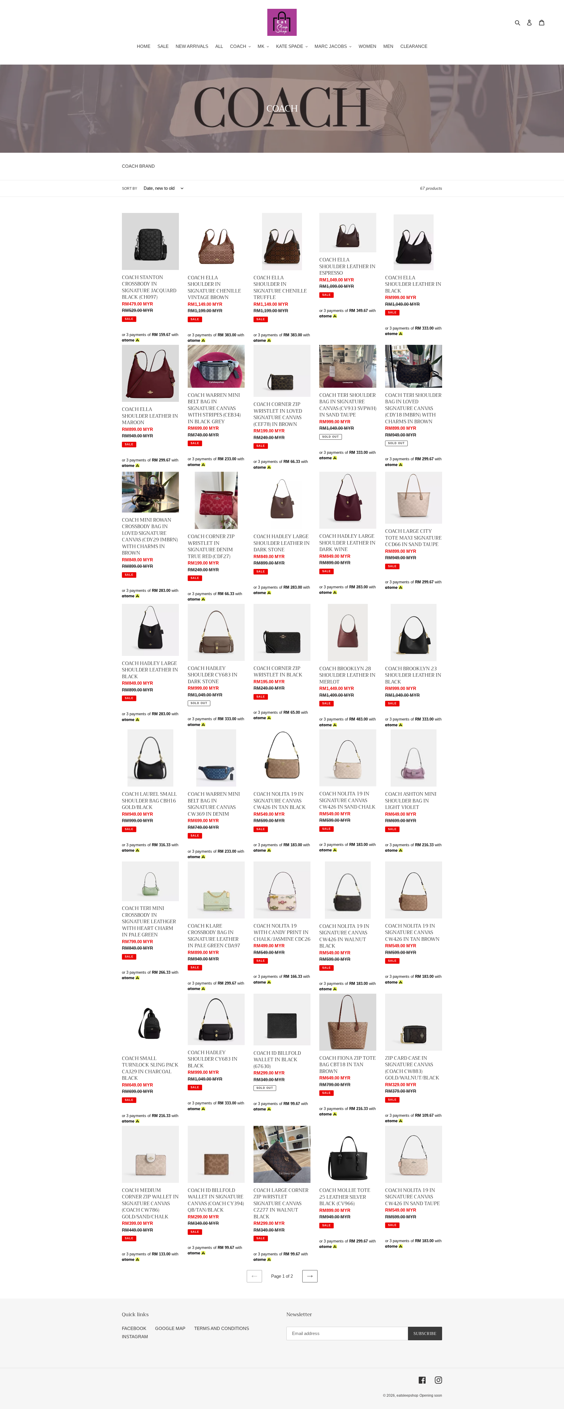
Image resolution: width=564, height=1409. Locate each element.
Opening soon (430, 1395)
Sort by (129, 189)
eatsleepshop (407, 1395)
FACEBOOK (134, 1328)
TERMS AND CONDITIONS (221, 1328)
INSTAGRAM (135, 1336)
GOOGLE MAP (170, 1328)
